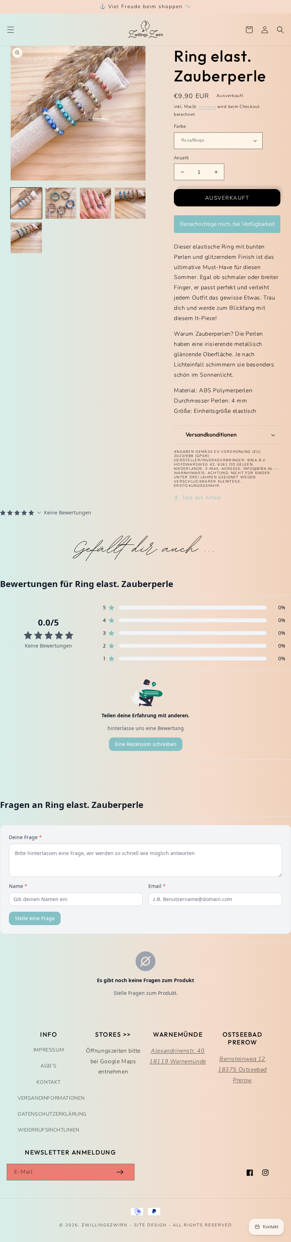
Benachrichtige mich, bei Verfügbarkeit (227, 224)
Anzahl (181, 158)
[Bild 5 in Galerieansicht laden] (26, 237)
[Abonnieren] (120, 1172)
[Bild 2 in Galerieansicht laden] (61, 203)
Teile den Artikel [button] (201, 497)
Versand (207, 107)
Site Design (150, 1225)
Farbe (180, 126)
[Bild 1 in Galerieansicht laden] (26, 203)
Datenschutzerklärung (52, 1114)
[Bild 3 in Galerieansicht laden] (95, 203)
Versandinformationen (51, 1098)
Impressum (48, 1050)
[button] (10, 30)
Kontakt (49, 1082)
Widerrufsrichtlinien (48, 1130)
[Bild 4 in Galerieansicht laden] (130, 203)
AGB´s (48, 1065)
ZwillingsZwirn (105, 1225)
